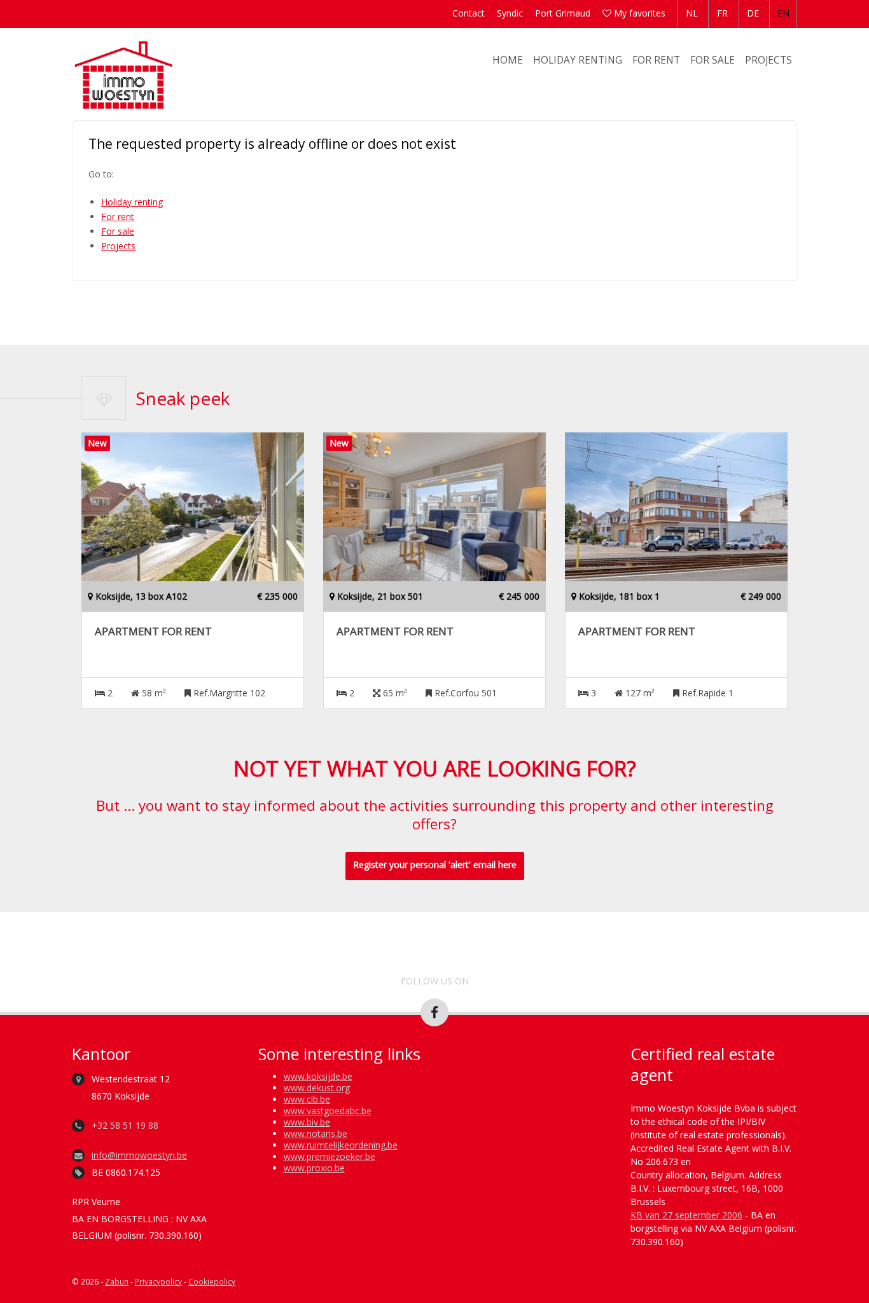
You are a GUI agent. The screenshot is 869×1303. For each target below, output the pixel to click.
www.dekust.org (317, 1088)
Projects (768, 60)
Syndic (510, 13)
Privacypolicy (158, 1281)
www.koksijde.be (318, 1076)
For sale (712, 60)
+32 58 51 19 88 (125, 1125)
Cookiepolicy (211, 1281)
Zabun (117, 1281)
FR (722, 13)
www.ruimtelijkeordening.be (341, 1145)
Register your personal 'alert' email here (435, 864)
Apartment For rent (153, 631)
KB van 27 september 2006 (686, 1215)
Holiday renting (577, 60)
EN (783, 13)
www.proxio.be (314, 1168)
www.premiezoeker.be (329, 1156)
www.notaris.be (315, 1133)
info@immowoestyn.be (139, 1155)
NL (692, 13)
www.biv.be (307, 1122)
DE (753, 13)
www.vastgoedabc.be (328, 1111)
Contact (468, 13)
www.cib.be (307, 1099)
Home (507, 60)
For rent (656, 60)
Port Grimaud (562, 13)
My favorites (638, 13)
